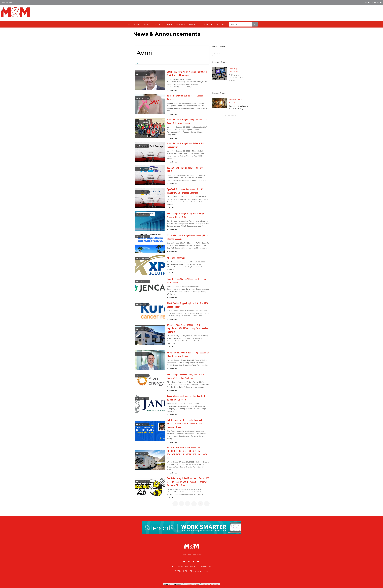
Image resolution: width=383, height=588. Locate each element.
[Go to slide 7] (233, 115)
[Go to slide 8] (235, 115)
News (128, 24)
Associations (194, 24)
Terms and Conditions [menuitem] (191, 555)
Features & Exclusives (211, 584)
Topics (136, 24)
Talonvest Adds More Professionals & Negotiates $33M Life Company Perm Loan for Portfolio (187, 328)
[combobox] (243, 24)
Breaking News (191, 584)
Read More (173, 90)
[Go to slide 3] (226, 85)
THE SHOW (214, 24)
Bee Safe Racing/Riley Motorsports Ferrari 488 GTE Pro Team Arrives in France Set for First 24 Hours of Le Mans (188, 482)
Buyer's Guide (180, 24)
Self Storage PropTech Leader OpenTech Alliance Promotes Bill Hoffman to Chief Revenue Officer (185, 423)
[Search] (255, 24)
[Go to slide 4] (229, 115)
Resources (146, 24)
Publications (159, 24)
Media (169, 24)
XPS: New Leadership (176, 257)
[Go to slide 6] (232, 115)
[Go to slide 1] (225, 115)
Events (205, 24)
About (224, 24)
